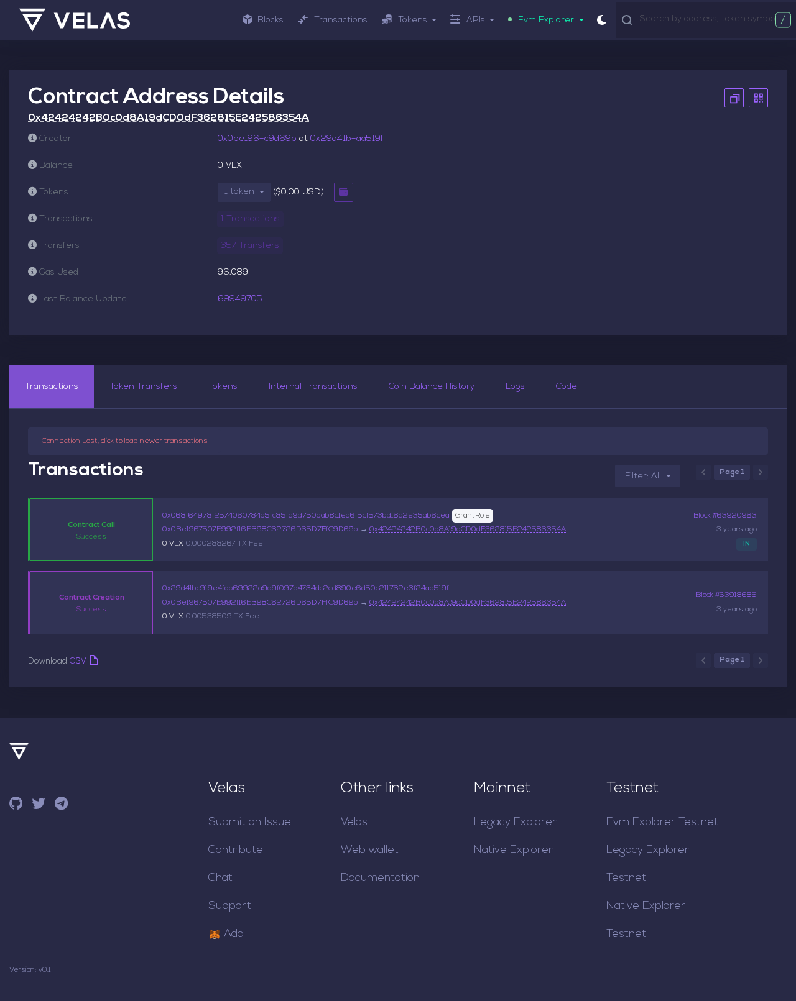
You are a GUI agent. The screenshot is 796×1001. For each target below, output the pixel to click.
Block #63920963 (725, 515)
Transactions (341, 20)
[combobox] (715, 19)
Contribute (235, 850)
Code (566, 386)
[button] (244, 192)
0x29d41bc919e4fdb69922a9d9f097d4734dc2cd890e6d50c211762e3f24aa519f (305, 588)
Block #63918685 (726, 595)
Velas (354, 822)
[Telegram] (61, 805)
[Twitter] (38, 805)
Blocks (270, 20)
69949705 (240, 299)
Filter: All (643, 476)
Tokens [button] (412, 20)
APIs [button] (475, 20)
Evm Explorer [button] (546, 20)
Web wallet (370, 850)
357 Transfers (250, 245)
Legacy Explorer (515, 822)
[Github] (15, 805)
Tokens (223, 386)
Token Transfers (143, 386)
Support (229, 906)
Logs (515, 386)
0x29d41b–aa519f (347, 139)
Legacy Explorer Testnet (647, 864)
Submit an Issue (249, 822)
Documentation (380, 878)
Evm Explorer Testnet (662, 822)
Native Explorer (513, 850)
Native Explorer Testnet (645, 920)
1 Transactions (250, 219)
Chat (220, 878)
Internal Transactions (313, 386)
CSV (78, 661)
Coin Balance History (431, 386)
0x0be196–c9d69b (257, 139)
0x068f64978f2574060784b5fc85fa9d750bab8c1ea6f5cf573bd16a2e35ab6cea (306, 515)
